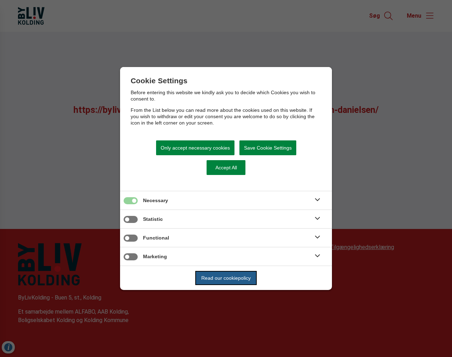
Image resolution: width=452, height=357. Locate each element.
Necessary (155, 200)
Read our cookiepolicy (226, 278)
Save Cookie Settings (268, 148)
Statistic (153, 219)
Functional (156, 238)
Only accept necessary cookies (195, 148)
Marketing (155, 256)
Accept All (226, 167)
